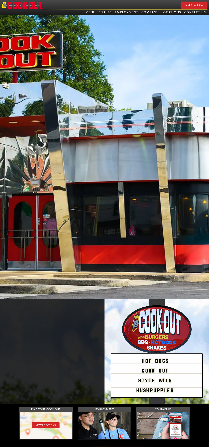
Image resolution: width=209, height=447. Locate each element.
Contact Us (195, 12)
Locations (171, 12)
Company (149, 12)
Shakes (105, 12)
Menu (91, 12)
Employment (126, 12)
